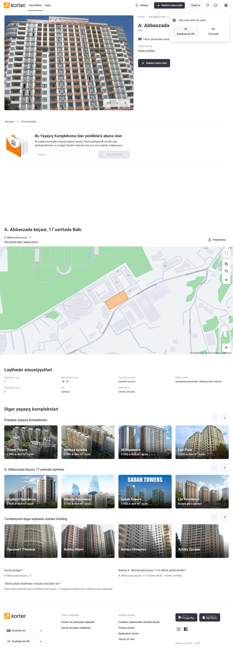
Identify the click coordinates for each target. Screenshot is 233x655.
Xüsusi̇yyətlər (29, 121)
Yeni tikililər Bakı (157, 17)
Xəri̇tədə (9, 121)
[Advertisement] (116, 193)
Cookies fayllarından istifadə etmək (138, 622)
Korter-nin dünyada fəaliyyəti (77, 622)
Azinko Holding (146, 50)
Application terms (128, 633)
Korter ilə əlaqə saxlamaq (75, 627)
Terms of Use (126, 639)
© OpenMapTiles (197, 353)
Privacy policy (126, 627)
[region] (116, 300)
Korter (141, 17)
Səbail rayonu (30, 241)
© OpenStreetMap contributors (219, 353)
